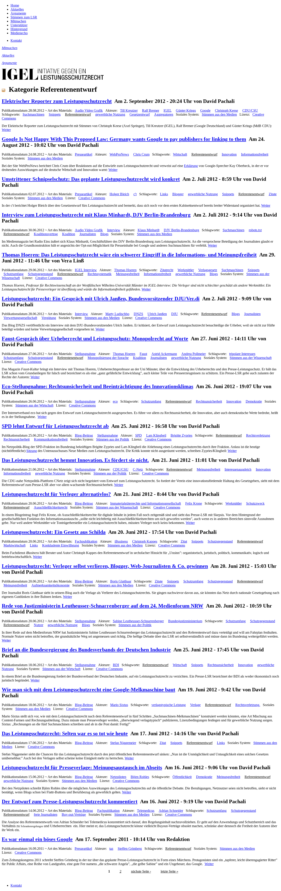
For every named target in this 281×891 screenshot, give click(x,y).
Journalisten (87, 234)
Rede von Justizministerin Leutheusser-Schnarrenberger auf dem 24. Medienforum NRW (102, 606)
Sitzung (31, 451)
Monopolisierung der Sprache (108, 358)
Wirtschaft (180, 154)
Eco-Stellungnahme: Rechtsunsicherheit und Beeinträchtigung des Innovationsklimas (97, 386)
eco (115, 401)
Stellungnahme (85, 354)
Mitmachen (18, 21)
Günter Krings (186, 110)
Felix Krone (193, 503)
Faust (143, 354)
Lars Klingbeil (156, 435)
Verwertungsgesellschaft (20, 318)
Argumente (18, 13)
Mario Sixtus (119, 705)
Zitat (184, 541)
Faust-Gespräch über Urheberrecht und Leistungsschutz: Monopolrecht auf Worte (95, 338)
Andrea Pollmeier (193, 354)
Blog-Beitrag (84, 435)
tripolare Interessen (242, 354)
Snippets (55, 114)
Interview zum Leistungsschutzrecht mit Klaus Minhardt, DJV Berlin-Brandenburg (96, 215)
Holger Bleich (119, 194)
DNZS (138, 314)
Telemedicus (145, 810)
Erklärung (191, 166)
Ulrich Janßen (157, 314)
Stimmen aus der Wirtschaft (34, 405)
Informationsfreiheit (254, 154)
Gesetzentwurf (140, 114)
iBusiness (121, 541)
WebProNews (119, 154)
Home (15, 5)
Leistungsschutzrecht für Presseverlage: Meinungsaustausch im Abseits (82, 767)
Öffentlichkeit (182, 777)
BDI (116, 665)
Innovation (229, 154)
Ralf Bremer (150, 110)
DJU (174, 314)
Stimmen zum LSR (24, 17)
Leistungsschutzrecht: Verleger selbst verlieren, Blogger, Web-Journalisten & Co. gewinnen (105, 566)
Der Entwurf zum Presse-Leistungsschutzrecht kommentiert (69, 801)
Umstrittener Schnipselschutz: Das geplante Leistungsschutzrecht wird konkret (91, 179)
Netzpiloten (118, 777)
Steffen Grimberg (130, 848)
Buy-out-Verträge (74, 814)
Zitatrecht (166, 270)
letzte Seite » (169, 871)
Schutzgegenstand (40, 274)
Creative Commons (91, 198)
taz (111, 848)
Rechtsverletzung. (247, 705)
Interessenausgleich (238, 469)
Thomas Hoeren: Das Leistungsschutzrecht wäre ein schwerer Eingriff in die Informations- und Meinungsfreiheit (129, 255)
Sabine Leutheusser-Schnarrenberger (138, 621)
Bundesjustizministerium (185, 621)
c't (135, 194)
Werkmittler (186, 270)
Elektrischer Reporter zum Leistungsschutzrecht (57, 101)
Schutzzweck (255, 503)
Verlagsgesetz (207, 270)
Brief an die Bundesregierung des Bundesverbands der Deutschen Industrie (86, 650)
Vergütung (48, 318)
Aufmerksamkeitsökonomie (50, 585)
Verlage (195, 705)
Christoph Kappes (144, 541)
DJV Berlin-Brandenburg (181, 230)
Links (164, 194)
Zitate (273, 194)
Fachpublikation (86, 541)
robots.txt (255, 230)
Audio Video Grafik (89, 110)
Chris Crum (141, 154)
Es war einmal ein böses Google (37, 839)
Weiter (6, 130)
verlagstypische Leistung (168, 705)
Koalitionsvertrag (46, 234)
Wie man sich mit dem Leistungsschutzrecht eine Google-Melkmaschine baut (88, 689)
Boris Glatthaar (120, 581)
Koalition (68, 234)
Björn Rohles (140, 777)
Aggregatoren (163, 114)
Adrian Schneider (171, 810)
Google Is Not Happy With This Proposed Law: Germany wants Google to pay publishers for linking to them (124, 139)
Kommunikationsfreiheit (51, 439)
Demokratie (254, 401)
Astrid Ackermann (164, 354)
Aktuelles (17, 9)
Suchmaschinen (33, 114)
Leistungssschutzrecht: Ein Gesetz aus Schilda (54, 532)
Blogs (104, 234)
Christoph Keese (226, 110)
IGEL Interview (86, 270)
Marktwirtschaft (14, 545)
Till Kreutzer (129, 110)
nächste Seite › (141, 871)
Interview (113, 230)
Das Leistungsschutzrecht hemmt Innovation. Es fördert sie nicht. (75, 460)
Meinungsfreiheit (127, 274)
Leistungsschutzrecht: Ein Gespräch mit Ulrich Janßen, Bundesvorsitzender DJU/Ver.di (101, 298)
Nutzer (38, 625)
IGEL (167, 110)
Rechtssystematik (100, 274)
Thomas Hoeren (125, 270)
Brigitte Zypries (181, 435)
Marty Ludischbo (117, 314)
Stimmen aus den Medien (219, 114)
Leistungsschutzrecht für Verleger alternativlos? (56, 494)
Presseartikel (83, 154)
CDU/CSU (250, 110)
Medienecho (19, 33)
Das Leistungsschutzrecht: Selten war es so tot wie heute (65, 733)
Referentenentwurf (78, 114)
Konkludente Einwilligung (60, 545)
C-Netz (138, 469)
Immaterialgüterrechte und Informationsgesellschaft (145, 503)
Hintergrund (19, 29)
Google (205, 110)
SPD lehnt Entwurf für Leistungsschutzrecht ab (55, 426)
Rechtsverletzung (258, 435)
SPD (138, 435)
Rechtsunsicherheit (209, 401)
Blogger (178, 194)
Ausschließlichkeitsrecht (50, 507)
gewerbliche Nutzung (110, 114)
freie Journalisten (45, 814)
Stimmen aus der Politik (112, 439)
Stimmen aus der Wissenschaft (251, 358)
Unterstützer (19, 25)
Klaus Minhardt (148, 230)
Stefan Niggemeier (123, 743)
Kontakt (16, 40)
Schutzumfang (13, 274)
